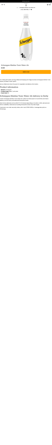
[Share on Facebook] (24, 9)
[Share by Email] (30, 9)
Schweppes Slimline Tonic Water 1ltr (27, 7)
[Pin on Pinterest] (27, 9)
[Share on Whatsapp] (28, 9)
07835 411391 (29, 107)
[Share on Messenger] (31, 9)
